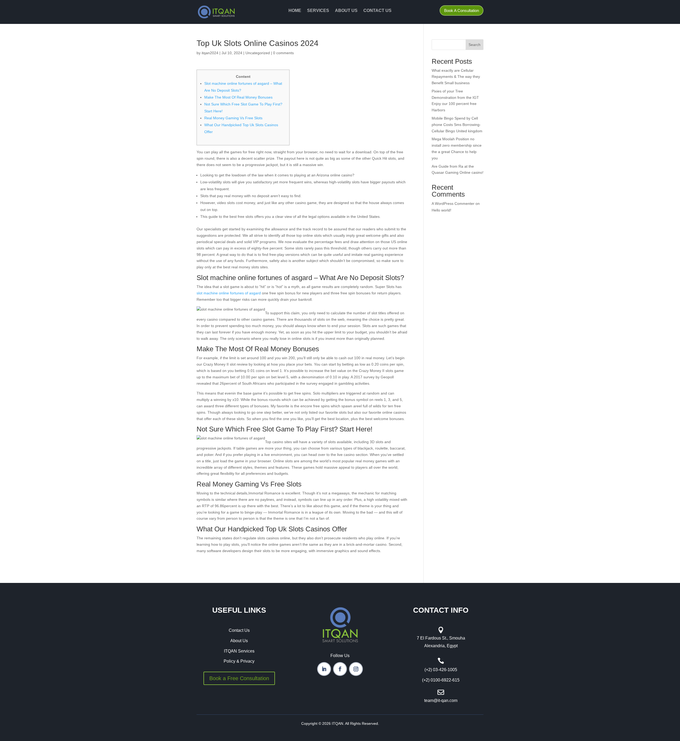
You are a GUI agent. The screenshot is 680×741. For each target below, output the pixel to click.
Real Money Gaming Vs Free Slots (233, 118)
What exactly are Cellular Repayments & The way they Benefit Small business (456, 76)
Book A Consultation (461, 10)
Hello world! (441, 210)
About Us (346, 11)
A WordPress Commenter (453, 203)
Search (475, 45)
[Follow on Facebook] (340, 669)
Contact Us (377, 11)
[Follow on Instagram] (356, 669)
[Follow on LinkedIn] (324, 669)
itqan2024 (210, 53)
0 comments (283, 53)
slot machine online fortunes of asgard (229, 293)
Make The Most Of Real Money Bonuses (238, 97)
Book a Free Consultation (239, 678)
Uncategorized (257, 53)
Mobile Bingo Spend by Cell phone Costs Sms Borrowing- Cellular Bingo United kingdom (457, 124)
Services (318, 11)
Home (294, 11)
